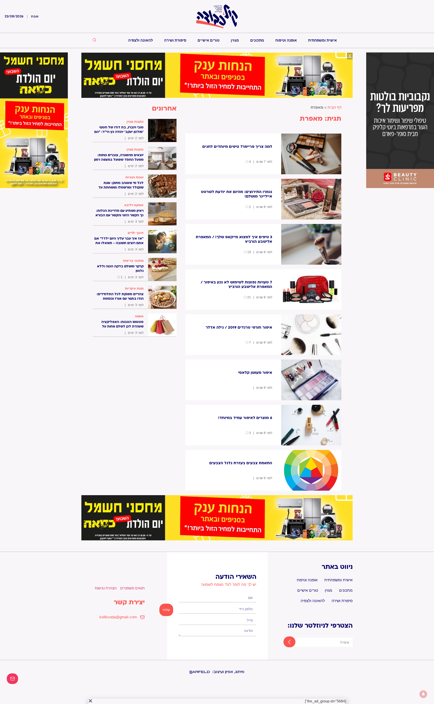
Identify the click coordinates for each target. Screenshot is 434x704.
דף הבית (334, 107)
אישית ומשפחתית (322, 40)
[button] (90, 701)
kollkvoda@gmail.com (118, 617)
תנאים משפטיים (132, 588)
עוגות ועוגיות (134, 177)
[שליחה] (285, 642)
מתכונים (257, 40)
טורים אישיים (208, 40)
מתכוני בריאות (133, 260)
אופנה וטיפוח (286, 40)
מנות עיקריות (134, 288)
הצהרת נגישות (106, 588)
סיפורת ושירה (175, 40)
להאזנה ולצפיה (140, 40)
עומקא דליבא (134, 205)
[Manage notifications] (423, 694)
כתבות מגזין (135, 121)
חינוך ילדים (136, 233)
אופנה (139, 316)
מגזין (235, 40)
